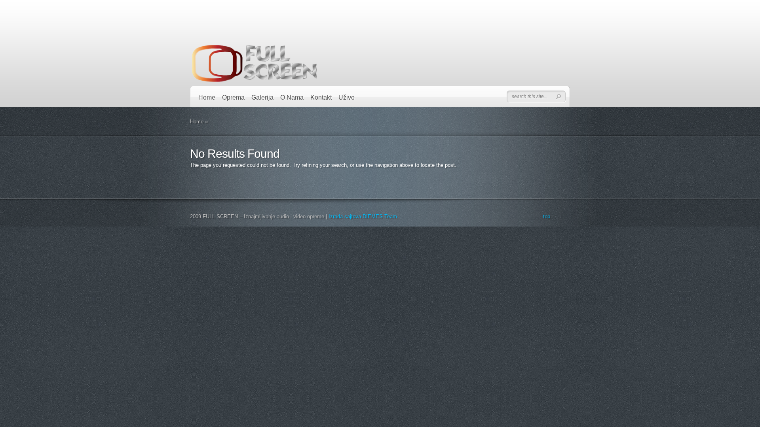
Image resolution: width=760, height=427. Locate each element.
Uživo (346, 97)
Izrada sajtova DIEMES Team (363, 216)
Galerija (262, 97)
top (546, 216)
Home (206, 97)
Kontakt (321, 97)
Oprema (233, 97)
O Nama (292, 97)
